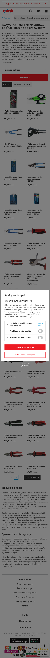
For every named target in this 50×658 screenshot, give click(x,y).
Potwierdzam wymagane (25, 355)
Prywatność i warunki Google (21, 316)
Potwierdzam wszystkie (25, 347)
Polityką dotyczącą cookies (22, 307)
